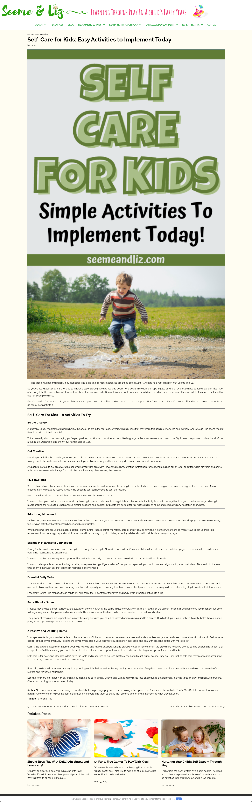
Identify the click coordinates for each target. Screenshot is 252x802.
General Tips (188, 31)
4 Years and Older (87, 49)
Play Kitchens (85, 32)
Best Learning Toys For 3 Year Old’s (90, 54)
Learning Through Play (123, 25)
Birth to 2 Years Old (192, 37)
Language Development (160, 25)
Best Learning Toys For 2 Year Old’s (90, 45)
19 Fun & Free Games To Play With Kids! (121, 761)
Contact (212, 25)
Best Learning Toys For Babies (90, 39)
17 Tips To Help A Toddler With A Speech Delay (158, 42)
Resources (57, 25)
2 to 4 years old (117, 59)
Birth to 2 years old (119, 53)
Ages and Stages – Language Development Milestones (158, 53)
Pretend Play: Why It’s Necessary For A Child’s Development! (121, 35)
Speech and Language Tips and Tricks (160, 33)
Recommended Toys (90, 25)
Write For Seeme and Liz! (48, 40)
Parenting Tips (191, 25)
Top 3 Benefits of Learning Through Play (122, 46)
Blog (71, 25)
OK (179, 799)
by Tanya (31, 45)
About (39, 25)
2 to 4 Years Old (190, 43)
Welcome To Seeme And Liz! (48, 33)
